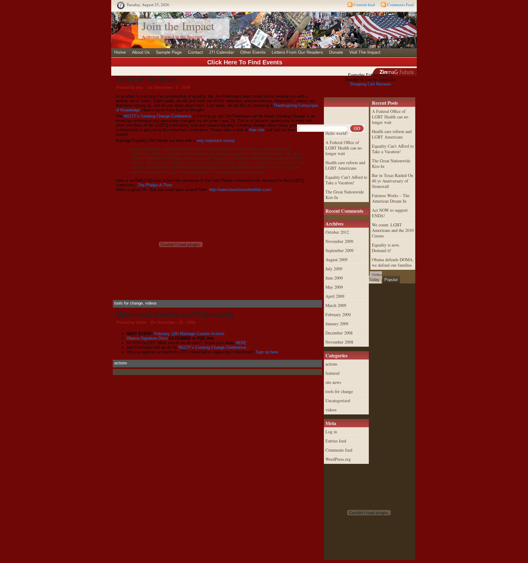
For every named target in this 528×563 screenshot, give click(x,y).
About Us (141, 52)
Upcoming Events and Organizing (175, 314)
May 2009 (334, 287)
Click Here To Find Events (244, 62)
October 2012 (337, 232)
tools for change (128, 303)
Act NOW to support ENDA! (390, 212)
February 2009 (338, 314)
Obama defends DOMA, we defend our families (393, 262)
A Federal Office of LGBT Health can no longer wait (390, 116)
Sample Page (169, 52)
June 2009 (334, 278)
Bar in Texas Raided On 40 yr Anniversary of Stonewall (392, 180)
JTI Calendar (221, 52)
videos (151, 303)
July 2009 (333, 269)
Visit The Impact (364, 52)
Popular (391, 279)
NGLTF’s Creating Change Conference (157, 116)
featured (332, 373)
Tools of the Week (147, 79)
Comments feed (338, 450)
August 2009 (336, 259)
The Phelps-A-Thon (155, 185)
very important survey (215, 140)
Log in (331, 432)
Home (120, 52)
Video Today (375, 277)
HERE (241, 343)
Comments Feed (400, 4)
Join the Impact (178, 26)
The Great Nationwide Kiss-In (391, 163)
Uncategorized (337, 400)
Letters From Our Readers (297, 52)
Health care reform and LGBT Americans (392, 134)
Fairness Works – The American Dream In (390, 198)
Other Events (253, 52)
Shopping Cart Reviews (370, 84)
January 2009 (336, 324)
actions (120, 363)
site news (333, 382)
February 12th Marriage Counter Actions (189, 333)
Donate (336, 52)
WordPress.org (338, 459)
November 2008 (339, 342)
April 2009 (334, 296)
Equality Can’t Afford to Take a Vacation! (393, 148)
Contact (195, 52)
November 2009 (339, 241)
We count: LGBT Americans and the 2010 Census (393, 230)
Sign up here (267, 352)
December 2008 (339, 333)
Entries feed (335, 441)
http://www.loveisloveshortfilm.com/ (240, 189)
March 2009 (335, 305)
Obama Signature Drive (147, 338)
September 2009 (339, 250)
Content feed (364, 4)
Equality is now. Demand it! (386, 247)
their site (256, 130)
